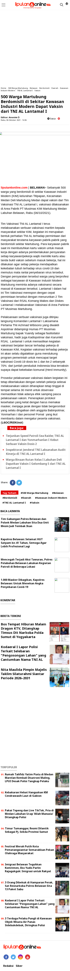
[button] (66, 2)
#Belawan (58, 492)
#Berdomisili (9, 497)
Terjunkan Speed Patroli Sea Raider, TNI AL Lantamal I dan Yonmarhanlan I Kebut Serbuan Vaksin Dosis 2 (35, 440)
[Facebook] (12, 483)
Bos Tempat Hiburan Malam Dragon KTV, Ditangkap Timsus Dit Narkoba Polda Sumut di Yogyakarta (23, 630)
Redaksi (8, 966)
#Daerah (26, 497)
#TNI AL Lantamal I (14, 502)
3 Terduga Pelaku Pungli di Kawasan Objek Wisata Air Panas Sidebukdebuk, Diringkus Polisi (28, 922)
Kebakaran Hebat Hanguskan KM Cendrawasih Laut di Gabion (26, 794)
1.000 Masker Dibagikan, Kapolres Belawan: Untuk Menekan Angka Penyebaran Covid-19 (22, 583)
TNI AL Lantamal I (25, 90)
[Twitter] (19, 483)
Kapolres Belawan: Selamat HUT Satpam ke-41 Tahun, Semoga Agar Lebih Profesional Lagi (24, 542)
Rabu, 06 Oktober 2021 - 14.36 (14, 120)
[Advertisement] (35, 48)
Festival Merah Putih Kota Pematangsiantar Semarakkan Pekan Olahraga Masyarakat (29, 850)
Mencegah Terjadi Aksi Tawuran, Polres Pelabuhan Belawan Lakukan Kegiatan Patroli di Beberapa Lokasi (26, 563)
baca (52, 118)
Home (3, 88)
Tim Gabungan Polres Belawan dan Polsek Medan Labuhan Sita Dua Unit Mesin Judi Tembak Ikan (25, 522)
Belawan (33, 88)
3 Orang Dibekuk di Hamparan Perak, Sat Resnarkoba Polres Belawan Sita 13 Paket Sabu (29, 886)
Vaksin (37, 90)
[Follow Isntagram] (20, 957)
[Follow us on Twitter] (13, 957)
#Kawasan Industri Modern (51, 497)
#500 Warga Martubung (34, 492)
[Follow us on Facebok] (6, 957)
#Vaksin (34, 502)
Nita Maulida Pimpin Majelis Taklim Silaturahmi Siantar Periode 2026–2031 (24, 673)
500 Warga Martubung (18, 88)
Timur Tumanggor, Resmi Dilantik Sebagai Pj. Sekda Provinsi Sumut (27, 830)
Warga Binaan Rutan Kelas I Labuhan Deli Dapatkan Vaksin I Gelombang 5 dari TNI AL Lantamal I (36, 464)
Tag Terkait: (9, 492)
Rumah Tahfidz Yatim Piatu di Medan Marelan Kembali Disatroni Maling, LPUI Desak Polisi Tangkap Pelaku (29, 778)
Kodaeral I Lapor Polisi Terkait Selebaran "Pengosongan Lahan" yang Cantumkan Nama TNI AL (23, 653)
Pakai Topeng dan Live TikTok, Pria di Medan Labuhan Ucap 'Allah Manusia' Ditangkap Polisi (29, 814)
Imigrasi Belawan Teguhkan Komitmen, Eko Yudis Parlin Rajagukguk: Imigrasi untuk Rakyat (28, 868)
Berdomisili (44, 88)
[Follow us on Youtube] (27, 957)
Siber (19, 966)
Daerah (54, 88)
